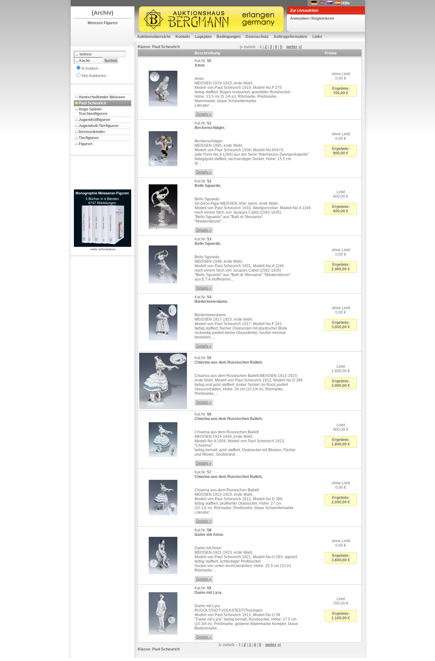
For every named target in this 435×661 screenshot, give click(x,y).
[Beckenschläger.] (163, 147)
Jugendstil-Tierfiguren (98, 126)
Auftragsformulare (290, 36)
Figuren (85, 144)
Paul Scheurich (92, 103)
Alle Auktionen (94, 76)
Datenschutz (257, 36)
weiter (291, 47)
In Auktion (90, 68)
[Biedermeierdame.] (163, 321)
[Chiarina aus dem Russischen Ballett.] (163, 380)
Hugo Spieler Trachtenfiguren (93, 111)
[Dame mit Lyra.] (163, 612)
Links (317, 36)
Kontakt (182, 36)
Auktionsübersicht (153, 36)
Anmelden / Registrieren (312, 18)
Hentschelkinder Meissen (102, 97)
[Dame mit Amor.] (163, 554)
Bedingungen (228, 36)
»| (300, 47)
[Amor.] (163, 87)
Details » (203, 114)
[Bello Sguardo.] (163, 205)
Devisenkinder (92, 132)
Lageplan (203, 36)
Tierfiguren (88, 138)
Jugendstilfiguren (94, 119)
